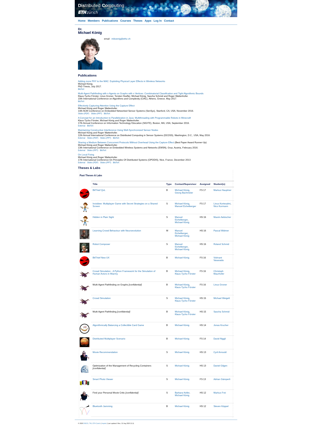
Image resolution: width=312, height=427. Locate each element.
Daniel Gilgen (220, 365)
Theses (137, 20)
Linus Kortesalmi (222, 203)
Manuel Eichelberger (185, 206)
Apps (148, 20)
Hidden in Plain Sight (103, 217)
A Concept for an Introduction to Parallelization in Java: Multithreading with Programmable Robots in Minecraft (134, 118)
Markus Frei (220, 392)
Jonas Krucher (221, 325)
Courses (125, 20)
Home (81, 20)
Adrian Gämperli (222, 379)
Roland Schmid (221, 244)
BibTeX (81, 89)
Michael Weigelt (222, 298)
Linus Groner (220, 284)
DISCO (85, 423)
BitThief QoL (99, 190)
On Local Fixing (86, 154)
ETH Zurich (96, 423)
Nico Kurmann (221, 206)
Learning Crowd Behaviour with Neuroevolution (117, 230)
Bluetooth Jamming (102, 406)
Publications (110, 20)
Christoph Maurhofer (219, 272)
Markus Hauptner (222, 190)
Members (94, 20)
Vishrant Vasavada (219, 259)
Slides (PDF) (83, 113)
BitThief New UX (101, 257)
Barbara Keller (182, 392)
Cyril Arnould (220, 352)
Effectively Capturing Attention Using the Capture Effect (106, 105)
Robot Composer (101, 244)
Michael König (182, 190)
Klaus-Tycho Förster (185, 273)
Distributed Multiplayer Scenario (109, 338)
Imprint (104, 423)
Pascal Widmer (221, 230)
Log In (158, 20)
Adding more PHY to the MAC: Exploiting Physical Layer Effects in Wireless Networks (121, 81)
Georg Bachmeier (184, 192)
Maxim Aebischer (222, 217)
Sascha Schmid (221, 311)
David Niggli (220, 338)
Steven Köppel (221, 406)
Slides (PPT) (96, 113)
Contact (169, 20)
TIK (90, 423)
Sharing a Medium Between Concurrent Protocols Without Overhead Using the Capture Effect (126, 142)
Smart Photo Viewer (103, 379)
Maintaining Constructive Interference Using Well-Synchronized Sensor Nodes (118, 130)
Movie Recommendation (105, 352)
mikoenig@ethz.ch (120, 38)
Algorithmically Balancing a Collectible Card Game (118, 325)
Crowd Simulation (102, 298)
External (81, 126)
